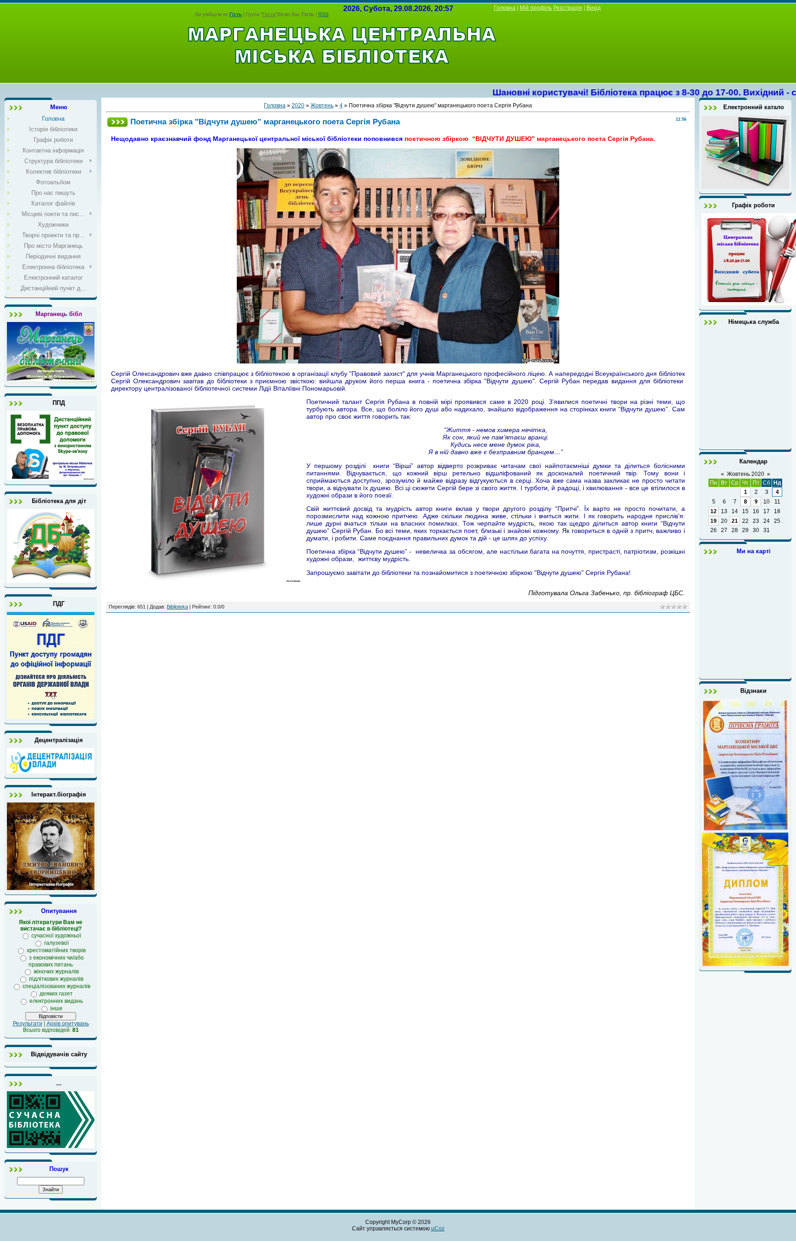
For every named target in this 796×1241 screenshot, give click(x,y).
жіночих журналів (56, 971)
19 (713, 521)
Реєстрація (567, 8)
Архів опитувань (68, 1023)
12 (713, 511)
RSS (323, 14)
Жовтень (322, 105)
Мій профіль (536, 8)
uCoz (438, 1228)
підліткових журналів (56, 979)
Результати (27, 1023)
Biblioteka (177, 606)
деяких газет (56, 993)
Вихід (593, 8)
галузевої (56, 943)
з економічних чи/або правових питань (56, 961)
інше (56, 1008)
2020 (298, 105)
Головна (504, 8)
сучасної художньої (56, 935)
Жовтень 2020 (745, 474)
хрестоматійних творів (56, 950)
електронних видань (56, 1001)
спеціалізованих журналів (56, 986)
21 (735, 521)
